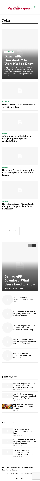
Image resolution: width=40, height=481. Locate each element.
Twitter (22, 478)
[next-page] (34, 245)
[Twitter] (17, 478)
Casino (5, 133)
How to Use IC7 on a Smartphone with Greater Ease (18, 105)
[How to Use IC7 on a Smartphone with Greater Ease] (20, 90)
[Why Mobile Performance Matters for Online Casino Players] (7, 406)
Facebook (14, 473)
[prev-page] (30, 245)
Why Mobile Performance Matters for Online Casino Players (23, 407)
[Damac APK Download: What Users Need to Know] (20, 266)
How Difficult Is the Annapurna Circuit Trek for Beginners (23, 356)
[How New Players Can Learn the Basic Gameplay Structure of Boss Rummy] (20, 156)
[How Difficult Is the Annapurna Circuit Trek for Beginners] (7, 355)
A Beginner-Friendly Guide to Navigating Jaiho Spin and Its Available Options (16, 138)
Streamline (7, 288)
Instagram (28, 473)
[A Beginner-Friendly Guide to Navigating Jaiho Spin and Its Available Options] (20, 122)
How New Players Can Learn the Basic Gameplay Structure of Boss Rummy (18, 172)
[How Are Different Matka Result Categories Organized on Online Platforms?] (20, 190)
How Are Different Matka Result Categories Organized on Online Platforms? (18, 206)
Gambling (9, 52)
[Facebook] (8, 474)
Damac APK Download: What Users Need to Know (19, 60)
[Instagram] (22, 474)
